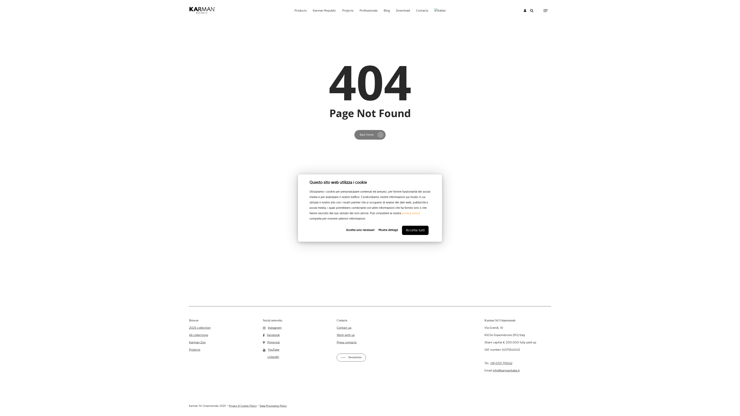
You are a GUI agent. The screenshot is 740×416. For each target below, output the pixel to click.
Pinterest (273, 342)
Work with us (346, 335)
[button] (545, 11)
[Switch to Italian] (440, 10)
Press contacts (347, 342)
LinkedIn (273, 357)
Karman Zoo (197, 342)
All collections (198, 335)
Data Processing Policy (273, 406)
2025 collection (200, 328)
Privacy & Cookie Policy (243, 406)
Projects (194, 349)
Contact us (344, 328)
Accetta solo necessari (360, 230)
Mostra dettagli (388, 230)
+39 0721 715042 (501, 363)
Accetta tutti (415, 230)
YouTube (273, 349)
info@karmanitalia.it (506, 370)
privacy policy (411, 213)
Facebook (273, 335)
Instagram (275, 328)
